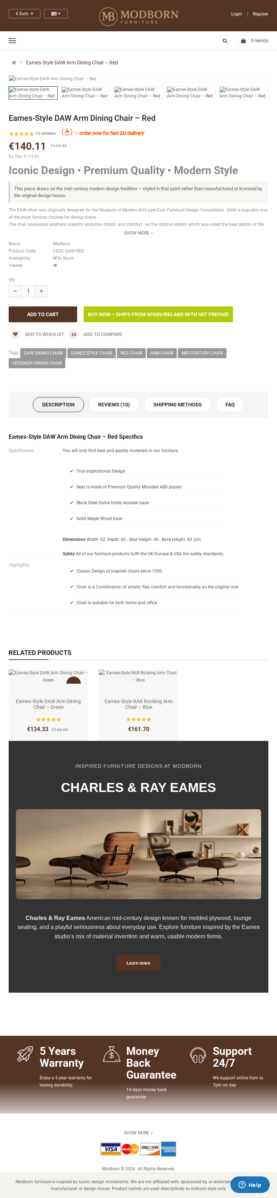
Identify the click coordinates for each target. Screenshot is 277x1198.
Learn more (138, 963)
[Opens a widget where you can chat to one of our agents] (250, 1185)
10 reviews (45, 133)
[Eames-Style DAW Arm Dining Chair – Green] (48, 676)
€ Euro (23, 13)
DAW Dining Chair (43, 353)
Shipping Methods (177, 404)
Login (236, 14)
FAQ (230, 404)
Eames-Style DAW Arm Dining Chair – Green (48, 704)
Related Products (40, 652)
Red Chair (131, 353)
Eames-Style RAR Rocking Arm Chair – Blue (138, 704)
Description (58, 404)
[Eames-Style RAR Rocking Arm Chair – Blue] (138, 676)
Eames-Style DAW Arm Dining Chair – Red (72, 62)
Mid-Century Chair (202, 353)
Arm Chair (161, 353)
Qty (12, 279)
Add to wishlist (44, 334)
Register (260, 14)
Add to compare (102, 334)
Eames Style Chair (91, 353)
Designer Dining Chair (37, 363)
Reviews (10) (114, 404)
